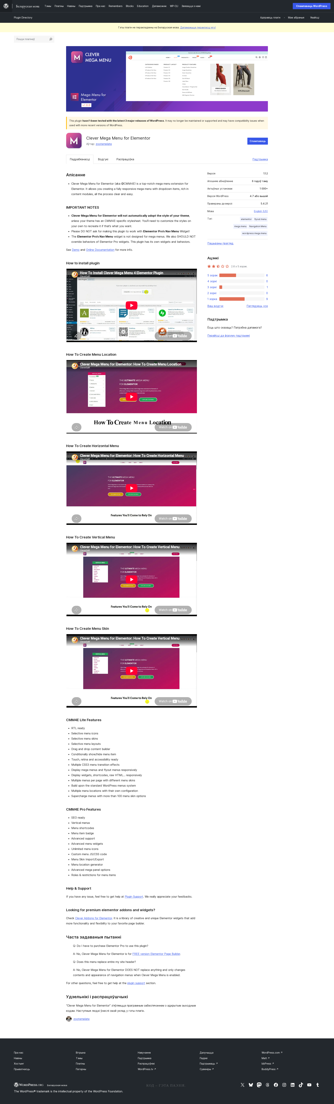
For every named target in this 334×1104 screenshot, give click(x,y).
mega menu (240, 226)
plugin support (136, 983)
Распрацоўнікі (146, 1063)
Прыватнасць (22, 1069)
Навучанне (144, 1052)
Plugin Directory (23, 17)
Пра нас (18, 1052)
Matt (266, 1058)
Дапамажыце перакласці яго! (198, 27)
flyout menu (261, 219)
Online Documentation (100, 249)
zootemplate (104, 144)
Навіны (18, 1058)
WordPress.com (272, 1052)
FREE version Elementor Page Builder (156, 954)
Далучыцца (206, 1052)
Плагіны (80, 1063)
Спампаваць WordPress (311, 6)
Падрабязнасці (80, 159)
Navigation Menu (258, 226)
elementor (246, 219)
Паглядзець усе (257, 306)
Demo (75, 249)
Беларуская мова (57, 1085)
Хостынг (19, 1063)
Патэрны (81, 1069)
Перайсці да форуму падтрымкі (228, 335)
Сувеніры (207, 1069)
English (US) (261, 211)
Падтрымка (260, 159)
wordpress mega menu (254, 233)
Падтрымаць (209, 1063)
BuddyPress (270, 1069)
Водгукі (103, 159)
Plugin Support (134, 896)
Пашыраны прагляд (220, 243)
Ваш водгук (215, 306)
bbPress (268, 1063)
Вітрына (80, 1052)
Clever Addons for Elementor (93, 918)
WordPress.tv (147, 1069)
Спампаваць (258, 141)
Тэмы (79, 1058)
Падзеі (204, 1058)
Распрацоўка (125, 159)
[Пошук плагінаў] (50, 39)
